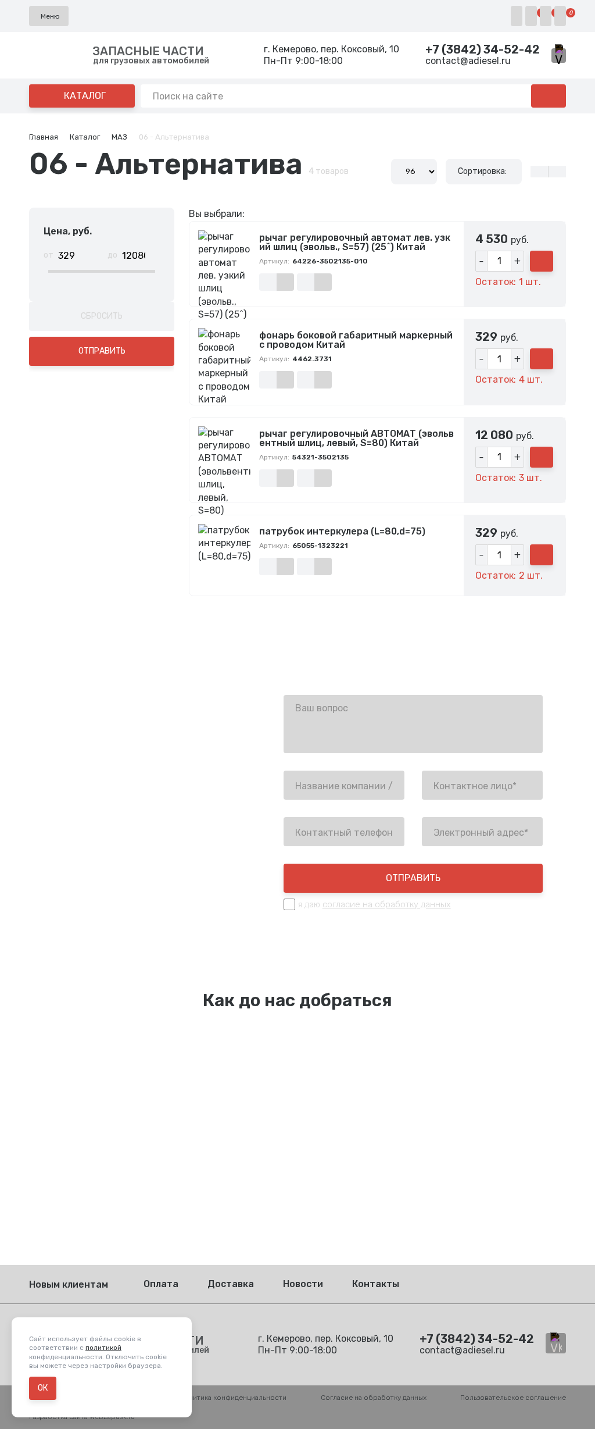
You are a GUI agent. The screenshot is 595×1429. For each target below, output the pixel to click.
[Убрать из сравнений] (285, 282)
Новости (303, 1283)
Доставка (230, 1283)
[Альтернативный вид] (539, 171)
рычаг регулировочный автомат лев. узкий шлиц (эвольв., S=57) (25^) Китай (354, 242)
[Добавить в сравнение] (268, 282)
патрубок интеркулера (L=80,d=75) (342, 531)
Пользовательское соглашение (513, 1398)
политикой (103, 1348)
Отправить (102, 351)
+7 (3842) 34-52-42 (482, 49)
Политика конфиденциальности (233, 1398)
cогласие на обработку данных (386, 904)
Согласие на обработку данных (373, 1398)
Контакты (375, 1283)
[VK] (558, 55)
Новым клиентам (68, 1284)
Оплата (161, 1283)
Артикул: (274, 261)
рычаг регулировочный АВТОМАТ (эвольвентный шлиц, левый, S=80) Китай (356, 438)
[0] (531, 16)
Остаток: (495, 282)
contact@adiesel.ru (468, 60)
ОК (43, 1388)
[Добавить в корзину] (541, 261)
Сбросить (102, 316)
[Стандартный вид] (557, 171)
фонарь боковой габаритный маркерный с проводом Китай (356, 340)
